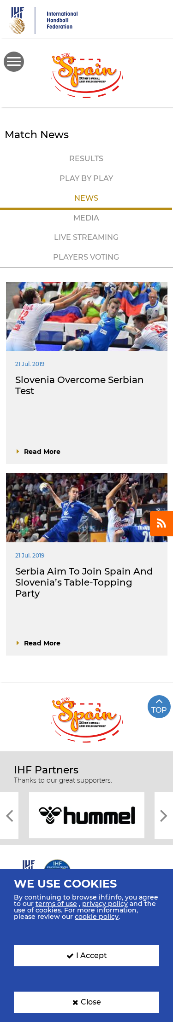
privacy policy (105, 904)
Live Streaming (86, 237)
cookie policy (97, 916)
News (86, 198)
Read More (42, 451)
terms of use (56, 904)
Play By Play (86, 178)
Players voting (86, 257)
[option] (86, 814)
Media (86, 218)
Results (86, 158)
